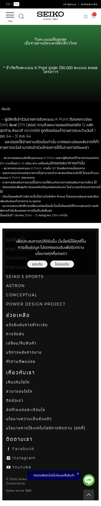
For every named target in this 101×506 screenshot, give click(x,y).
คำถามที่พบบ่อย (20, 361)
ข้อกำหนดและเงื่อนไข (25, 409)
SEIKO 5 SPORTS (25, 276)
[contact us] (89, 480)
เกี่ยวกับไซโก (18, 382)
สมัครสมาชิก (89, 4)
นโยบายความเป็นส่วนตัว (29, 419)
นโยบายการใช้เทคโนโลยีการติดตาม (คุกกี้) (45, 428)
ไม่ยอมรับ (62, 264)
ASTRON (15, 286)
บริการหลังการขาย (24, 352)
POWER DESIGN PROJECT (36, 304)
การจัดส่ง (15, 334)
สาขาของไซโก (19, 391)
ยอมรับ (37, 264)
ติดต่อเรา (14, 400)
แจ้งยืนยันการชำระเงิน (27, 325)
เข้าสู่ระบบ (69, 4)
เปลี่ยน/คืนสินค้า (21, 343)
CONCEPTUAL (21, 295)
